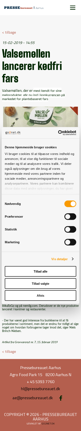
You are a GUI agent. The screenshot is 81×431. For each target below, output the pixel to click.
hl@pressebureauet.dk (40, 388)
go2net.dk (48, 423)
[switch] (70, 216)
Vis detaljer (59, 259)
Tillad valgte (40, 283)
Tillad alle (40, 271)
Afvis (40, 295)
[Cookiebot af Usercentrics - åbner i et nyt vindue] (58, 132)
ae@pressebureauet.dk (32, 397)
